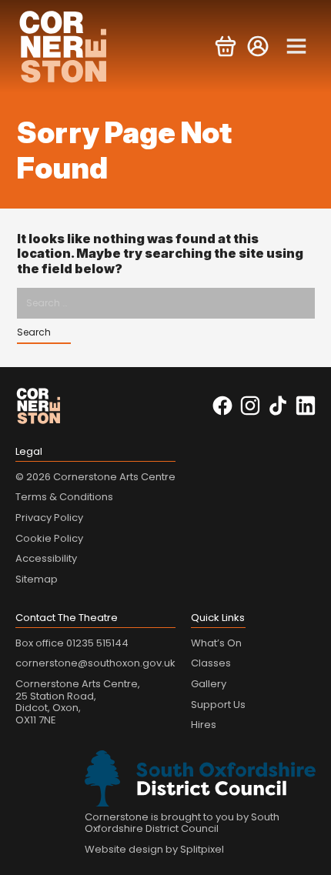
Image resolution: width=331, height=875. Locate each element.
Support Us (218, 704)
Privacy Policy (49, 517)
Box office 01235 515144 (72, 643)
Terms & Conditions (64, 496)
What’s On (216, 643)
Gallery (208, 683)
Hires (203, 724)
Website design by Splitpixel (154, 849)
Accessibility (46, 558)
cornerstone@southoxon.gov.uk (95, 663)
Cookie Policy (49, 538)
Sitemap (36, 579)
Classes (211, 663)
